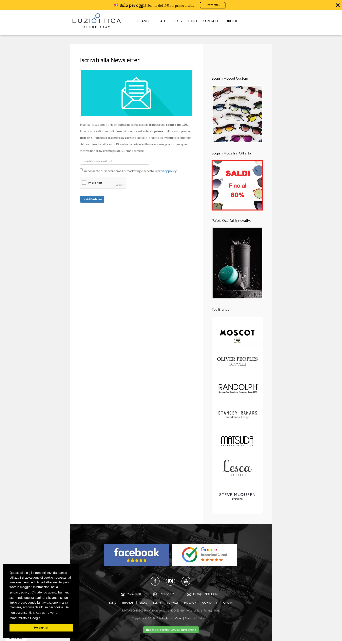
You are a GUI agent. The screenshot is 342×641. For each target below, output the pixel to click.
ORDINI (231, 21)
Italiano (18, 638)
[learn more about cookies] (42, 618)
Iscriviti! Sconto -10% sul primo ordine (172, 629)
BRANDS (127, 602)
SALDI (163, 21)
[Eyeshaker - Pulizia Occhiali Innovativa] (237, 263)
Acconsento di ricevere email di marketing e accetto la (130, 171)
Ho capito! (41, 627)
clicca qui (39, 612)
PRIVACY (190, 602)
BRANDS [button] (144, 21)
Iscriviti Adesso (92, 199)
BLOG (177, 21)
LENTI (192, 21)
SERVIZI (172, 602)
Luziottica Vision (172, 618)
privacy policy (19, 592)
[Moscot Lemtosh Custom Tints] (237, 113)
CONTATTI (211, 21)
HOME (112, 602)
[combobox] (15, 638)
